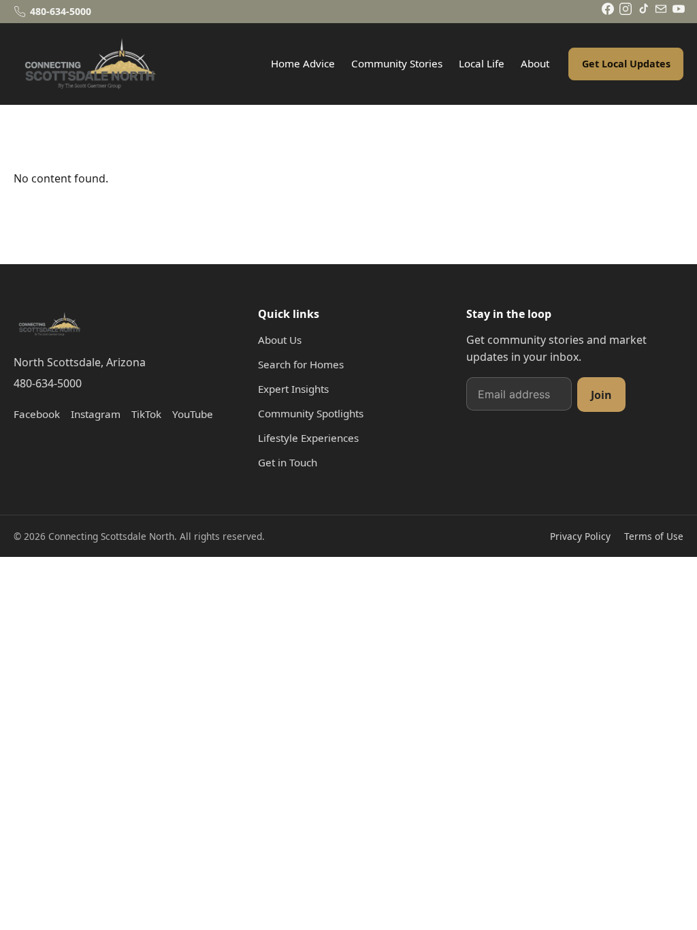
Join (601, 394)
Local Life (481, 63)
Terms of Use (653, 536)
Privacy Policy (580, 536)
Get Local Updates (626, 63)
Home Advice (303, 63)
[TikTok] (643, 9)
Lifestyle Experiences (308, 438)
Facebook (37, 414)
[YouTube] (678, 9)
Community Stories (396, 63)
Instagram (95, 414)
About (535, 63)
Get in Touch (287, 462)
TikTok (146, 414)
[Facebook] (608, 9)
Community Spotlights (310, 413)
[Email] (661, 9)
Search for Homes (301, 364)
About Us (280, 340)
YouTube (192, 414)
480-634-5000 (48, 383)
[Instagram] (625, 9)
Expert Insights (293, 389)
